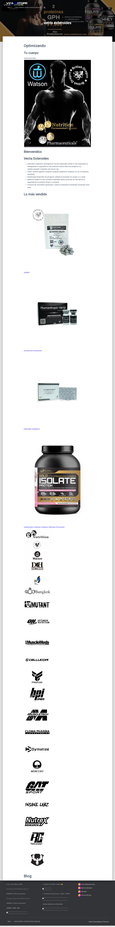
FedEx (14, 908)
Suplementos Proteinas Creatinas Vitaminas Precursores (44, 527)
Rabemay (106, 921)
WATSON (84, 891)
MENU (9, 7)
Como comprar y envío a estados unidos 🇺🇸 (28, 7)
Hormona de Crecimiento (33, 351)
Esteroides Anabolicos (32, 429)
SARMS (27, 272)
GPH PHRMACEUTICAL (88, 884)
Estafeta (9, 908)
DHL (18, 908)
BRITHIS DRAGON (86, 888)
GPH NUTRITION (86, 895)
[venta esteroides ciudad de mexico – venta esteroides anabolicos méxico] (17, 3)
